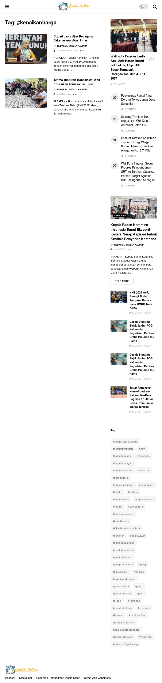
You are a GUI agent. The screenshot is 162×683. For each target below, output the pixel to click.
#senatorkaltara (122, 608)
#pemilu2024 (137, 535)
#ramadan (134, 600)
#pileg (142, 564)
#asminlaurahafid (123, 448)
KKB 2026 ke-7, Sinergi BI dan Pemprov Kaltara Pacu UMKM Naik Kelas (141, 300)
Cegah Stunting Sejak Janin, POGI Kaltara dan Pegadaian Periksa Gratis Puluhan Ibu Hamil (142, 331)
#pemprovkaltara (123, 564)
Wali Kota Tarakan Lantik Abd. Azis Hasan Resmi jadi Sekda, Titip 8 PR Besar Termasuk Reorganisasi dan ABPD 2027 (128, 67)
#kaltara (133, 492)
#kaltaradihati (121, 499)
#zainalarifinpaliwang (125, 644)
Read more (124, 280)
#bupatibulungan (122, 463)
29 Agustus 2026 (141, 313)
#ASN (142, 448)
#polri (140, 593)
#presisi (117, 600)
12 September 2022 (66, 50)
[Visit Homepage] (74, 6)
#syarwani (144, 608)
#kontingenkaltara (123, 514)
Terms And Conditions (97, 678)
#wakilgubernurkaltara (126, 629)
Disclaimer (25, 678)
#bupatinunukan (122, 470)
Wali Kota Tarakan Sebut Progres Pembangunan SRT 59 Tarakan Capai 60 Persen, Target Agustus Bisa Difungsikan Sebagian (138, 171)
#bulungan (143, 455)
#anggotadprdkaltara (125, 441)
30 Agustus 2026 (122, 249)
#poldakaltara (121, 586)
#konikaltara (135, 506)
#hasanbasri (146, 484)
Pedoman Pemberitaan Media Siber (58, 678)
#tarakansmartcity (124, 622)
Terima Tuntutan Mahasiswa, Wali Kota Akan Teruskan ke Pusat (77, 82)
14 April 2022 (63, 94)
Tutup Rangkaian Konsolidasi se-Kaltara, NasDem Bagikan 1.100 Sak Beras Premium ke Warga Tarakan (142, 397)
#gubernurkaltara (123, 484)
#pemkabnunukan (123, 550)
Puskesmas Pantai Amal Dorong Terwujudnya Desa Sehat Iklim (138, 99)
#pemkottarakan (122, 557)
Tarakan (120, 215)
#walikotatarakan (123, 636)
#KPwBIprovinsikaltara (126, 528)
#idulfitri (117, 492)
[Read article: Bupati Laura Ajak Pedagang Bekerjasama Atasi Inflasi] (26, 49)
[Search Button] (155, 6)
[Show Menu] (7, 6)
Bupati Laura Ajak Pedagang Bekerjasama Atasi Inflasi (73, 38)
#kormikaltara (121, 521)
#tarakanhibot (137, 615)
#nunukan (118, 535)
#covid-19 (144, 470)
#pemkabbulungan (124, 542)
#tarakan (118, 615)
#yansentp (145, 636)
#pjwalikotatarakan (124, 579)
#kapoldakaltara (144, 499)
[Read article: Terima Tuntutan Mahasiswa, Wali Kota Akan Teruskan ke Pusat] (26, 93)
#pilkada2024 (121, 571)
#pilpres (139, 571)
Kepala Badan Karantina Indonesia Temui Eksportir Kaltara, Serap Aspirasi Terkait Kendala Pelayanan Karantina (134, 231)
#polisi (139, 586)
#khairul (117, 506)
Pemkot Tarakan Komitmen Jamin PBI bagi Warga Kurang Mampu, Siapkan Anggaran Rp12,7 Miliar (138, 144)
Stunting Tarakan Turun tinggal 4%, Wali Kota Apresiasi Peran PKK (136, 120)
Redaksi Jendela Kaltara (72, 45)
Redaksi (10, 678)
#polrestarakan (122, 593)
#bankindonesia (122, 455)
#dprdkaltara (120, 477)
